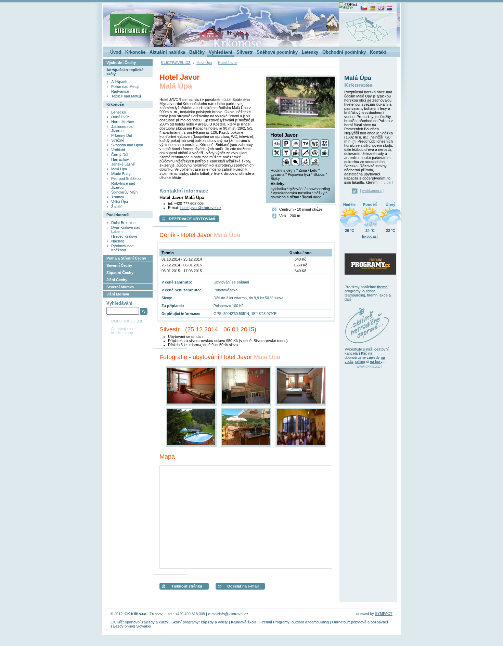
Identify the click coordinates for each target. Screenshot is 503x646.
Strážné (117, 140)
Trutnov (117, 197)
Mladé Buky (121, 174)
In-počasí (370, 236)
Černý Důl (119, 155)
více (387, 182)
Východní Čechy (121, 63)
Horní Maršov (122, 122)
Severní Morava (120, 287)
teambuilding (355, 295)
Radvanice (120, 91)
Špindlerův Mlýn (124, 192)
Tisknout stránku (186, 586)
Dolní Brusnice (123, 223)
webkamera (372, 190)
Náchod (117, 241)
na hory (376, 361)
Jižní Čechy (116, 280)
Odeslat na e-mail (243, 586)
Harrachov (120, 159)
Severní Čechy (119, 265)
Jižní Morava (117, 294)
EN (379, 4)
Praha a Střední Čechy (126, 258)
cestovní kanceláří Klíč (367, 351)
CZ (361, 4)
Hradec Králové (124, 236)
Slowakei (143, 626)
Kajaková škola (243, 622)
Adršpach (119, 82)
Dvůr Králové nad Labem (125, 229)
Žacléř (116, 207)
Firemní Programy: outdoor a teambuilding (294, 622)
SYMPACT (383, 613)
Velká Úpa (119, 202)
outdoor (368, 291)
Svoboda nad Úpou (127, 145)
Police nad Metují (125, 86)
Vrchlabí (118, 150)
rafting (360, 361)
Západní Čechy (119, 273)
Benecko (118, 112)
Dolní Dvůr (120, 117)
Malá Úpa (119, 169)
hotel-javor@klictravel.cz (200, 208)
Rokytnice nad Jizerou (123, 185)
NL (387, 4)
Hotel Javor (227, 63)
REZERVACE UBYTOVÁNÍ (192, 219)
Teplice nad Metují (126, 96)
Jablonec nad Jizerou (122, 128)
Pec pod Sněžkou (126, 178)
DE (370, 4)
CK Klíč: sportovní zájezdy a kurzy (139, 622)
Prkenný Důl (121, 135)
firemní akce (377, 295)
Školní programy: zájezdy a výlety (199, 622)
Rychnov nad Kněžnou (122, 248)
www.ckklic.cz (368, 366)
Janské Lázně (123, 164)
